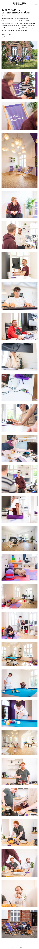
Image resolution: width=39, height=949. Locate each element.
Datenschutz (23, 948)
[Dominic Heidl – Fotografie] (19, 4)
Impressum (15, 948)
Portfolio (4, 37)
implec (4, 23)
